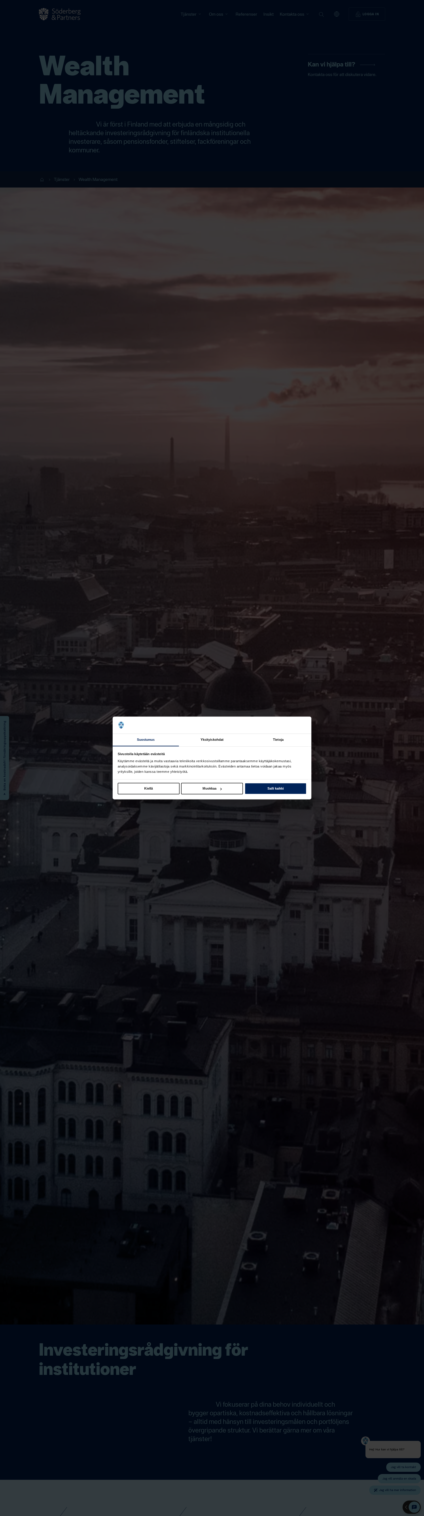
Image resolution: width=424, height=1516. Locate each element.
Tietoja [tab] (278, 739)
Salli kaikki (275, 788)
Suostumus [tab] (146, 739)
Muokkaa (209, 788)
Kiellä (148, 788)
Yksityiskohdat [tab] (212, 739)
